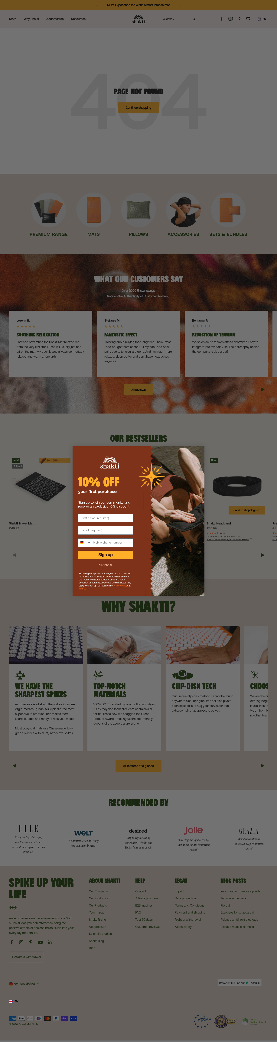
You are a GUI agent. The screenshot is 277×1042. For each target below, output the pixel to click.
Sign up (105, 554)
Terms (82, 588)
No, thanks (105, 564)
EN (16, 1001)
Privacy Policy (120, 585)
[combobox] (138, 1001)
